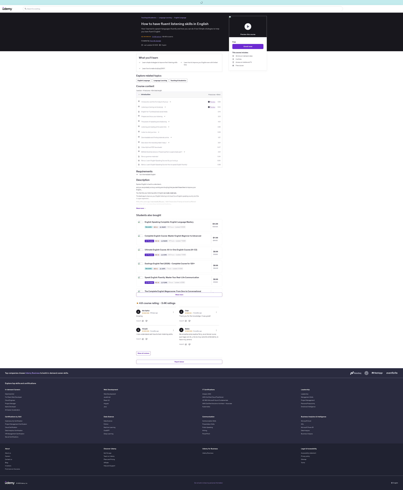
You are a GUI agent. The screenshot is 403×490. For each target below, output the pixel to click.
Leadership (304, 394)
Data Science (108, 421)
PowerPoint (206, 434)
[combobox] (183, 8)
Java (105, 407)
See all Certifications (11, 437)
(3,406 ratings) (157, 37)
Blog (6, 463)
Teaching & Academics (148, 18)
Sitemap (303, 459)
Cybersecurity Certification (13, 421)
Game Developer (10, 407)
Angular (106, 403)
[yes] (143, 321)
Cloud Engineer (10, 400)
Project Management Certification (16, 424)
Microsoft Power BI (307, 427)
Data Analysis (305, 430)
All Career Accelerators (12, 410)
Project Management (308, 400)
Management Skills (307, 397)
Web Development (110, 394)
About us (8, 453)
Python (106, 424)
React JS (107, 400)
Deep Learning (108, 434)
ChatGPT (107, 430)
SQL (302, 424)
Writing (204, 430)
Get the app (107, 453)
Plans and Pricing (109, 459)
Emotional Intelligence (308, 407)
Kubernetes (206, 407)
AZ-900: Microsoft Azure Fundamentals (215, 400)
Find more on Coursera (12, 469)
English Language (180, 18)
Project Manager (10, 403)
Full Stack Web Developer (13, 397)
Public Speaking (207, 427)
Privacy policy (305, 456)
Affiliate (106, 463)
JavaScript (107, 397)
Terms (303, 463)
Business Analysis (307, 434)
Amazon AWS (206, 394)
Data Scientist (9, 394)
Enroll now (248, 46)
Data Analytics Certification (14, 430)
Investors (8, 466)
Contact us (8, 459)
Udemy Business (32, 373)
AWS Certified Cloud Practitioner (213, 397)
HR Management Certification (14, 434)
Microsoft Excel (306, 421)
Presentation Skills (208, 424)
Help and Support (109, 466)
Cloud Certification (11, 427)
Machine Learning (109, 427)
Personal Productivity (308, 403)
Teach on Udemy (109, 456)
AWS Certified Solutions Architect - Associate (217, 403)
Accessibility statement (308, 453)
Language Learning (165, 18)
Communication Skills (209, 421)
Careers (7, 456)
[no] (146, 321)
